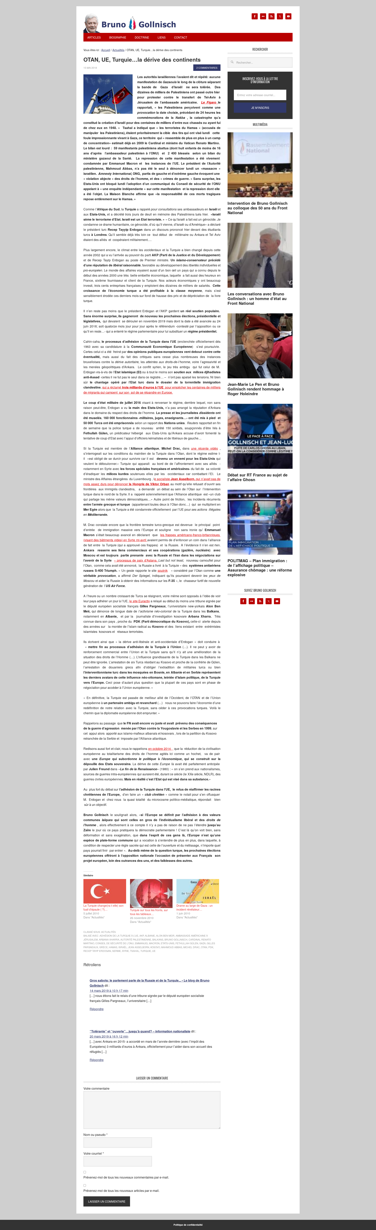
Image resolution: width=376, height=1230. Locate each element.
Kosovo (155, 947)
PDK (210, 947)
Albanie (150, 935)
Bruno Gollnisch (175, 939)
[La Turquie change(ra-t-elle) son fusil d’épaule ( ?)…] (104, 891)
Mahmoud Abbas (171, 947)
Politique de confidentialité (188, 1224)
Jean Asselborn (138, 947)
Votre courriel (93, 1153)
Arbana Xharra (109, 939)
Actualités (108, 931)
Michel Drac (191, 947)
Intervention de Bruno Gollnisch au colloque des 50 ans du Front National (257, 207)
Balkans (157, 939)
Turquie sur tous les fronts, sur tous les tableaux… (149, 912)
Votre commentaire (96, 1088)
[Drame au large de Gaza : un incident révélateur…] (197, 891)
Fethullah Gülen (186, 943)
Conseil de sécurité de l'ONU (114, 943)
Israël (122, 947)
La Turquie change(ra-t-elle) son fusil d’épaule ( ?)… (103, 907)
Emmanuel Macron (147, 943)
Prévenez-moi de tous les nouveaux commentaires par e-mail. (126, 1177)
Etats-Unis (167, 943)
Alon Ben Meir (165, 935)
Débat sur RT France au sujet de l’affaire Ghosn (257, 477)
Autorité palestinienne (135, 939)
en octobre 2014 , (160, 748)
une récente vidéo (204, 448)
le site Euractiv (139, 601)
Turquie (145, 950)
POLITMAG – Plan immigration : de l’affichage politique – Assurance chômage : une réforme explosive (260, 567)
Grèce (103, 947)
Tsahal (134, 950)
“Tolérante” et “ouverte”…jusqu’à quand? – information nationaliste (140, 1031)
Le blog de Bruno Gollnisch (134, 23)
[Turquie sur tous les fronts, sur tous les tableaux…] (151, 893)
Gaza (202, 943)
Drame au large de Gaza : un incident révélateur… (194, 907)
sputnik (163, 570)
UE (153, 950)
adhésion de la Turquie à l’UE (119, 935)
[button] (108, 94)
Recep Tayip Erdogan (97, 950)
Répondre (97, 1009)
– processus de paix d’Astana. (136, 560)
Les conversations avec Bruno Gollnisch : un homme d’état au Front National (257, 298)
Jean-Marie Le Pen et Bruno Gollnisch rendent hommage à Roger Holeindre (256, 388)
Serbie (116, 950)
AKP (141, 935)
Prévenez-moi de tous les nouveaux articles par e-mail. (121, 1190)
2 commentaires (206, 67)
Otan (204, 947)
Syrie (125, 950)
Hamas (113, 947)
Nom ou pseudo (95, 1134)
